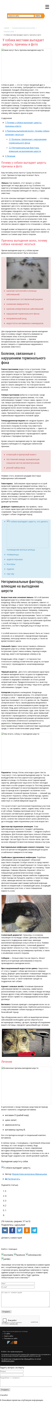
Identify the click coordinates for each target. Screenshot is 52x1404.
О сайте (7, 1334)
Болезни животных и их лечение (23, 28)
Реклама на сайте (10, 1338)
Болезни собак (9, 31)
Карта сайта (8, 1336)
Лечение (10, 156)
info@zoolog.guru (7, 1361)
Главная (6, 28)
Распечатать (13, 1179)
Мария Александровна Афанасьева (29, 1174)
